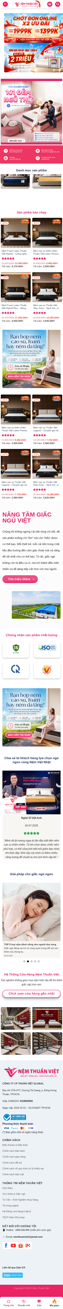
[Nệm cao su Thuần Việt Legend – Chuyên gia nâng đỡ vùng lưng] (47, 409)
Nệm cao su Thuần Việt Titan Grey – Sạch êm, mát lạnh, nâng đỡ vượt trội (47, 307)
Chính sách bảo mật (13, 1174)
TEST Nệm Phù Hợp (13, 1217)
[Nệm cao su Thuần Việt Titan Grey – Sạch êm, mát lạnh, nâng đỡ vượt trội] (47, 287)
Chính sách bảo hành (13, 1151)
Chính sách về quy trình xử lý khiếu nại (23, 1168)
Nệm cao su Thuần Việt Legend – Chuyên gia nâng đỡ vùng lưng (47, 429)
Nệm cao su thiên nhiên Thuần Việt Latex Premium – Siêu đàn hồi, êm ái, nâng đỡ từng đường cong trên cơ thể (47, 253)
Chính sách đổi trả (12, 1163)
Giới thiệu (7, 1188)
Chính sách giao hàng (13, 1157)
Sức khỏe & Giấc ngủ (13, 1194)
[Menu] (5, 4)
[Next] (60, 417)
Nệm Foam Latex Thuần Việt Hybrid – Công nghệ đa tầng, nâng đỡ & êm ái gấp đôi (16, 253)
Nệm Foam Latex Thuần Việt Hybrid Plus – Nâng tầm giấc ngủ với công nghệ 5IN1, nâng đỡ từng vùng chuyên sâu (14, 307)
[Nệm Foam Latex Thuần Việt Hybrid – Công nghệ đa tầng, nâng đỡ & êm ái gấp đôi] (16, 233)
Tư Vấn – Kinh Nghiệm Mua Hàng (20, 1200)
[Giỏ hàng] (49, 4)
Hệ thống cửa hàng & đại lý (16, 1211)
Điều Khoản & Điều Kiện (15, 1145)
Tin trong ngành (10, 1205)
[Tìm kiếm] (57, 4)
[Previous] (3, 417)
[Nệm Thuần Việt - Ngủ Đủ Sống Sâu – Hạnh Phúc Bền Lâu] (27, 4)
